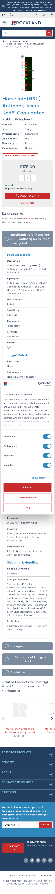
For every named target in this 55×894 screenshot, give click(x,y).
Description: (14, 260)
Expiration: (13, 621)
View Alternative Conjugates (20, 155)
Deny (27, 507)
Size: (5, 129)
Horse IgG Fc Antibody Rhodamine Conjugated (20, 730)
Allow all (27, 487)
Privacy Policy (26, 875)
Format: (11, 342)
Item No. (7, 124)
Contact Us (13, 848)
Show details (39, 477)
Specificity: (13, 310)
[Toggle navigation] (4, 23)
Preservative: (14, 518)
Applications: (9, 138)
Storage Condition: (17, 579)
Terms (11, 875)
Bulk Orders (27, 202)
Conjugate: (13, 321)
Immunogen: (14, 372)
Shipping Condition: (18, 568)
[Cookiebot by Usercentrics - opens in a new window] (38, 384)
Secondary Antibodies (21, 41)
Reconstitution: (16, 546)
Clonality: (12, 331)
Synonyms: (13, 278)
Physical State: (11, 133)
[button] (51, 15)
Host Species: (10, 148)
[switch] (47, 446)
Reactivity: (8, 143)
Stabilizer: (12, 528)
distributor (28, 218)
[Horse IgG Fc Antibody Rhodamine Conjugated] (20, 710)
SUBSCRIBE (46, 825)
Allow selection (27, 497)
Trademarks (45, 875)
